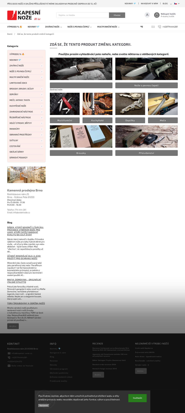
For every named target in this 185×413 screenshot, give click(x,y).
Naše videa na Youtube (22, 365)
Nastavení (43, 405)
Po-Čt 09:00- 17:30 (16, 202)
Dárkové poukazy (19, 157)
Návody (53, 365)
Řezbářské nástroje (20, 117)
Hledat (117, 15)
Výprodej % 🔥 (17, 54)
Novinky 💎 (130, 3)
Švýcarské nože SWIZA (145, 352)
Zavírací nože (17, 65)
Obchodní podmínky (59, 373)
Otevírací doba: (14, 200)
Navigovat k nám (149, 3)
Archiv (12, 326)
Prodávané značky (58, 381)
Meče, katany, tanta (20, 100)
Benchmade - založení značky (147, 361)
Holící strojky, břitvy (21, 123)
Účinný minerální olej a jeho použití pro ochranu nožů (24, 257)
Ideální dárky (17, 152)
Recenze (54, 361)
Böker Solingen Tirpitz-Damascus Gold (109, 360)
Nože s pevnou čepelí (20, 71)
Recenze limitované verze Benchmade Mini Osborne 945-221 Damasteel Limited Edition (111, 349)
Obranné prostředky (21, 134)
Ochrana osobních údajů (61, 377)
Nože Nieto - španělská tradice (148, 356)
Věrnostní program (59, 369)
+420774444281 (19, 357)
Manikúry (15, 129)
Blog (165, 3)
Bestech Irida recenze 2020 (104, 364)
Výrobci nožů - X (142, 365)
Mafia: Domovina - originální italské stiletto (24, 280)
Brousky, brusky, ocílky (22, 88)
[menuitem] (16, 26)
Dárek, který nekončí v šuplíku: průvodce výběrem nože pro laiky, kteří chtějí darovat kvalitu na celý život (25, 231)
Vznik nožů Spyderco (144, 348)
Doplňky (14, 94)
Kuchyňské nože (18, 106)
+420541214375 (14, 361)
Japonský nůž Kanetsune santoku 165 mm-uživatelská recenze (110, 355)
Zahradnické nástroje (21, 111)
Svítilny (14, 140)
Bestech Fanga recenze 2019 (104, 369)
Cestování (15, 146)
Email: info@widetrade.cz (18, 212)
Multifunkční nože (19, 77)
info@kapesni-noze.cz (22, 353)
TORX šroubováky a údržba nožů (26, 303)
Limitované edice (18, 83)
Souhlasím (137, 398)
